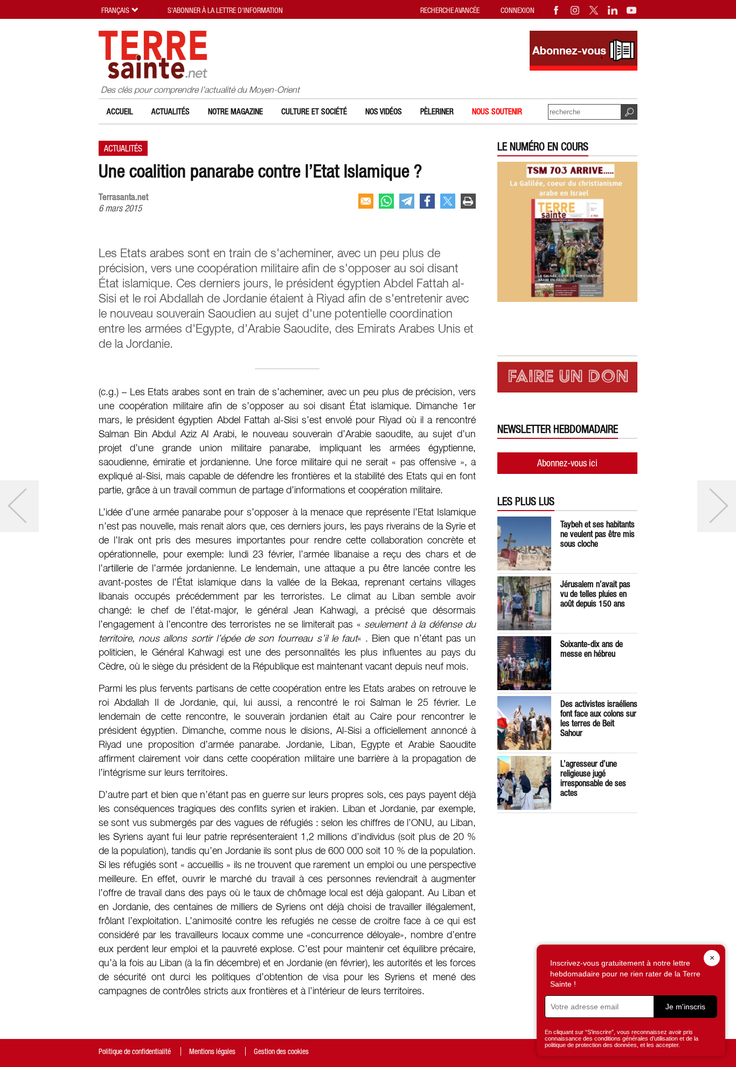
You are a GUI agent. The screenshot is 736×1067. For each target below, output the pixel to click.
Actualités (170, 111)
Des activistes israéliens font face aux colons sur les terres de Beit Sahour (598, 718)
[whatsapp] (386, 201)
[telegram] (406, 201)
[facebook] (427, 201)
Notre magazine (235, 111)
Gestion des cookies (281, 1051)
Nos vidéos (383, 111)
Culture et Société (314, 111)
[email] (365, 201)
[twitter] (447, 201)
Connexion (517, 10)
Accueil (120, 111)
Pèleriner (437, 111)
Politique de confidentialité (135, 1051)
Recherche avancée (450, 10)
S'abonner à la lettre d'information (225, 10)
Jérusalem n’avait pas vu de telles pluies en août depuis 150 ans (595, 593)
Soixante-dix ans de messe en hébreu (591, 648)
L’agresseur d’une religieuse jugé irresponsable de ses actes (593, 778)
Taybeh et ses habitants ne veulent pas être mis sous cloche (597, 533)
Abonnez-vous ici (567, 463)
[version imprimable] (468, 201)
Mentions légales (212, 1051)
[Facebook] (556, 10)
